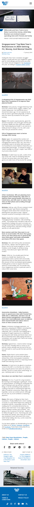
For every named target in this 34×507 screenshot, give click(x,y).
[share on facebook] (4, 447)
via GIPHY (5, 95)
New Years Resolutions (14, 437)
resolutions (27, 63)
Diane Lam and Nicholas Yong (7, 53)
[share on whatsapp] (24, 447)
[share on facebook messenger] (29, 447)
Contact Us (22, 495)
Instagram (26, 425)
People (25, 437)
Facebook (8, 427)
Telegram (19, 425)
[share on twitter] (14, 447)
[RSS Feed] (27, 504)
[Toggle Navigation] (30, 3)
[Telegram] (19, 504)
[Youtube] (23, 504)
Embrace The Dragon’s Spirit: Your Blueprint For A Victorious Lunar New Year (9, 456)
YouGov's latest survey (23, 64)
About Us (5, 495)
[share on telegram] (19, 447)
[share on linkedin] (9, 447)
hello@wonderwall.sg (15, 428)
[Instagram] (11, 504)
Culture (4, 439)
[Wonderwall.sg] (5, 3)
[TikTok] (7, 504)
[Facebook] (15, 504)
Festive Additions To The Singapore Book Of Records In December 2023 (24, 456)
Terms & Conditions (6, 498)
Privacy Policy (23, 498)
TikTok (14, 425)
